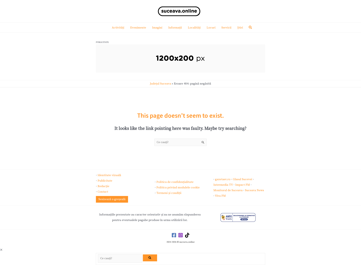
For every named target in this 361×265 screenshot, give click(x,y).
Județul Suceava (160, 84)
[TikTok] (187, 235)
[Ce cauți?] (120, 258)
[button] (250, 28)
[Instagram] (180, 235)
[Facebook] (173, 235)
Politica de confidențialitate (174, 182)
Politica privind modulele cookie (178, 187)
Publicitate (105, 181)
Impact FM (242, 185)
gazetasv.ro (222, 179)
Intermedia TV (223, 185)
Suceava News (254, 190)
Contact (103, 192)
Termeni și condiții (168, 193)
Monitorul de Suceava (228, 190)
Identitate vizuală (109, 175)
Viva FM (220, 196)
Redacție (103, 186)
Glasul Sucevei (242, 179)
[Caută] (150, 257)
